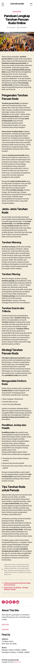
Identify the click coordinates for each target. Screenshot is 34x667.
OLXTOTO (17, 662)
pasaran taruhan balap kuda (20, 566)
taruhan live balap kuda (19, 572)
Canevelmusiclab (17, 4)
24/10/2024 (23, 27)
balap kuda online (9, 564)
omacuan (5, 629)
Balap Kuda (17, 11)
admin (13, 27)
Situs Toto (5, 624)
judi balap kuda (20, 564)
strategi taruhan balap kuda (16, 570)
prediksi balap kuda (10, 568)
